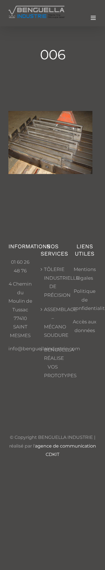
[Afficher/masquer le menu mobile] (94, 18)
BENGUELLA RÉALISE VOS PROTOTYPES (53, 362)
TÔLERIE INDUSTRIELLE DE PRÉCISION (53, 282)
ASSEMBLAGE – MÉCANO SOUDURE (53, 322)
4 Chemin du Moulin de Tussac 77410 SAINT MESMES (20, 309)
